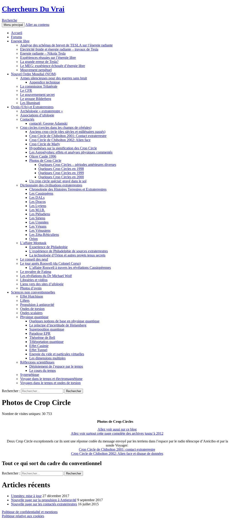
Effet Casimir (38, 346)
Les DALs (37, 197)
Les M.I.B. (37, 210)
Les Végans (37, 226)
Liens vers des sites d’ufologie (42, 284)
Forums (16, 37)
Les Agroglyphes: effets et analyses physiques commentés (70, 152)
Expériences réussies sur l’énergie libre (48, 57)
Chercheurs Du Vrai (33, 9)
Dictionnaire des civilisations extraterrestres (51, 185)
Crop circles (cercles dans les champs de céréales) (55, 127)
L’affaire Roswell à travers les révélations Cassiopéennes (70, 267)
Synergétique (29, 375)
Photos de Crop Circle (45, 160)
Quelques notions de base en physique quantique (64, 321)
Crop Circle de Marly (44, 144)
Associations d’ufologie (37, 115)
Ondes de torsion (32, 309)
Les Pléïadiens (39, 214)
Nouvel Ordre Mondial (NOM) (33, 74)
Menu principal (13, 25)
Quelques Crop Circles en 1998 (61, 169)
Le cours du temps (42, 370)
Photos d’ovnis (31, 288)
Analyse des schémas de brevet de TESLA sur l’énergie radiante (66, 45)
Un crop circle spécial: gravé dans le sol (57, 181)
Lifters (24, 300)
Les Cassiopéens (41, 193)
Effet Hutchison (31, 296)
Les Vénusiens (40, 230)
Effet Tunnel (38, 350)
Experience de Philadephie (48, 247)
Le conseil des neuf (34, 259)
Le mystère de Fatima (35, 272)
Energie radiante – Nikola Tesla (43, 53)
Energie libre (20, 41)
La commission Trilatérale (38, 86)
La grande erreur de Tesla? (39, 62)
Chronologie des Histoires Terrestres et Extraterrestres (67, 189)
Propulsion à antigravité (37, 305)
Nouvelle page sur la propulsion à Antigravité (43, 500)
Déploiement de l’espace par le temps (56, 366)
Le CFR (26, 90)
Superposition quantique (46, 329)
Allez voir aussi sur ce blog (117, 429)
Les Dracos (37, 202)
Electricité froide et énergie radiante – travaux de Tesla (59, 49)
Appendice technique (44, 82)
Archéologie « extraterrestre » (41, 111)
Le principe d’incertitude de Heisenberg (57, 325)
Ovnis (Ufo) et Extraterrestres (32, 107)
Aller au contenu (37, 25)
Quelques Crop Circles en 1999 (61, 173)
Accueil (16, 33)
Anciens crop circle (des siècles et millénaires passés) (67, 132)
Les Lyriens (37, 206)
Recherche (9, 20)
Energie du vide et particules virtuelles (56, 354)
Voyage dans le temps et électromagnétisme (51, 379)
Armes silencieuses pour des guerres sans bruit (53, 78)
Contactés (27, 119)
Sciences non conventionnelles (33, 292)
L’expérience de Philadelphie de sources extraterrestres (68, 251)
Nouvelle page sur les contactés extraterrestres (44, 504)
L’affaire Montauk (33, 243)
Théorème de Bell (42, 337)
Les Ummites (38, 222)
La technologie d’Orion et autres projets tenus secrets (67, 255)
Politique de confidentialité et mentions (30, 512)
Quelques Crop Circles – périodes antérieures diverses (77, 165)
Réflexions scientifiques (37, 362)
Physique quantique (34, 317)
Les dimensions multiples (47, 358)
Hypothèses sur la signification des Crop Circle (63, 148)
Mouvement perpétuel (36, 70)
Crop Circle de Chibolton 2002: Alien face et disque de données (117, 453)
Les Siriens (37, 218)
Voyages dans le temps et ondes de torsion (50, 383)
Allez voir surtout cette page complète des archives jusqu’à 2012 (117, 433)
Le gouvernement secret (37, 95)
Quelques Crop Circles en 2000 (61, 177)
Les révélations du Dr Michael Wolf (46, 276)
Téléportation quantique (46, 342)
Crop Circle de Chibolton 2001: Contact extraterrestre (67, 136)
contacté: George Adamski (48, 123)
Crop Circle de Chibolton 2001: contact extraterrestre (117, 449)
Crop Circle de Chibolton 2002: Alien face (59, 140)
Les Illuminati (30, 103)
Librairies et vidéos (34, 280)
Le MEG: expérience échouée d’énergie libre (52, 66)
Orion (33, 239)
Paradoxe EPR (40, 333)
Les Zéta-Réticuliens (44, 235)
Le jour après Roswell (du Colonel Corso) (50, 263)
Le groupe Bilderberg (35, 99)
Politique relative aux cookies (23, 516)
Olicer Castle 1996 (42, 156)
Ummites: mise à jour (26, 496)
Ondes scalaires (31, 313)
